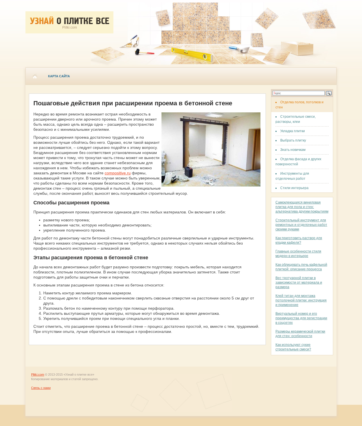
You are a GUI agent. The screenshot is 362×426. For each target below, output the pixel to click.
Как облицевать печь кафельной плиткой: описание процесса (301, 267)
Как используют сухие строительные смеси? (293, 347)
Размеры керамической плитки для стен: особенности (300, 333)
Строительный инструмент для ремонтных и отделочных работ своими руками (301, 224)
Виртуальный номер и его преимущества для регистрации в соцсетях (301, 318)
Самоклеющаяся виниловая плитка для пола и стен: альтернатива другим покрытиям (301, 206)
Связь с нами (41, 387)
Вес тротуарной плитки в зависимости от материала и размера (298, 282)
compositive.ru (118, 173)
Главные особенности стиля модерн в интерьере (298, 253)
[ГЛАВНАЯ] (34, 76)
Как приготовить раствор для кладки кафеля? (298, 240)
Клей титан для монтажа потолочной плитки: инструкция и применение (301, 300)
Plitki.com (37, 374)
